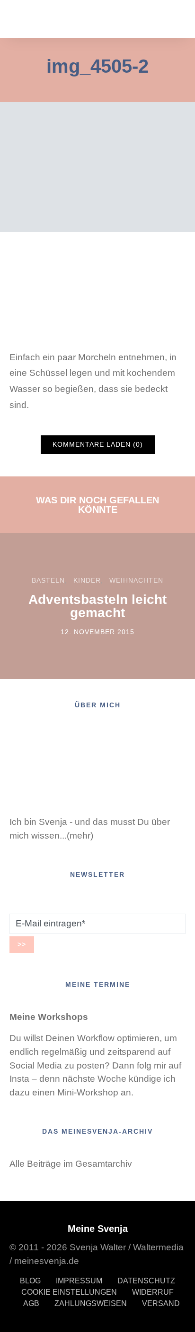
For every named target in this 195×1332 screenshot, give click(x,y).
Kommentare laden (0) (98, 444)
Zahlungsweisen (90, 1303)
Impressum (79, 1281)
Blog (30, 1281)
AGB (31, 1303)
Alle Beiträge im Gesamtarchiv (70, 1164)
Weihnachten (136, 580)
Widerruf (153, 1292)
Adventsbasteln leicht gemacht (97, 606)
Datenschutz (146, 1281)
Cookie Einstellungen (69, 1292)
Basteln (48, 580)
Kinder (87, 580)
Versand (161, 1303)
